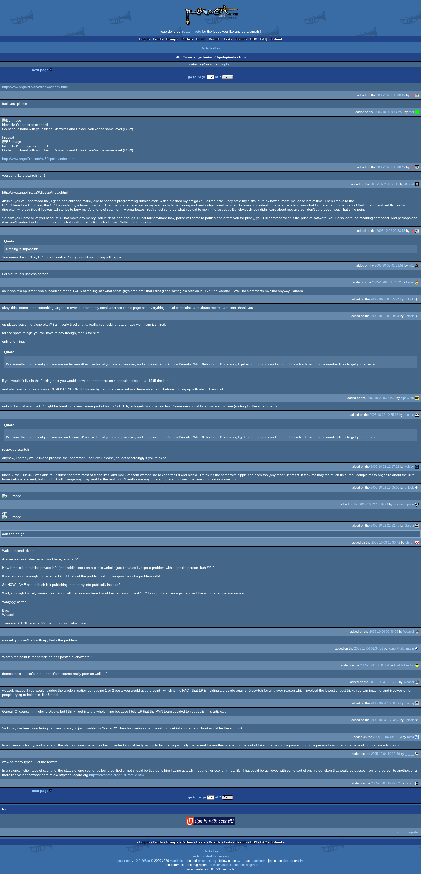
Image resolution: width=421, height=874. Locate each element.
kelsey (409, 466)
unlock (409, 299)
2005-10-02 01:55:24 (385, 299)
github (253, 865)
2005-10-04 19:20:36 (385, 754)
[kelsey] (417, 466)
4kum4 (409, 184)
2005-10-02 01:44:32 (386, 282)
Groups (172, 39)
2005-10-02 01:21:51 (389, 265)
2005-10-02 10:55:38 (384, 415)
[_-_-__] (417, 754)
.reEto (186, 31)
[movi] (417, 737)
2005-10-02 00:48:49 (390, 167)
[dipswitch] (417, 398)
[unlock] (417, 299)
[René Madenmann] (417, 648)
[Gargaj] (417, 525)
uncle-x (409, 415)
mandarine (177, 861)
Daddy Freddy (404, 665)
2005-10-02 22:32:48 (385, 525)
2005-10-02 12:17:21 (385, 466)
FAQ (263, 39)
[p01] (417, 265)
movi (410, 737)
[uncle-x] (417, 415)
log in (399, 832)
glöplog (225, 64)
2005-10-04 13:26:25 (383, 682)
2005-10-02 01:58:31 (385, 316)
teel (411, 112)
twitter (241, 861)
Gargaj (409, 525)
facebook (258, 861)
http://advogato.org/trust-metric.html (116, 775)
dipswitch (407, 398)
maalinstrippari (403, 504)
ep (412, 95)
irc (302, 861)
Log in (144, 39)
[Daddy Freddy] (417, 665)
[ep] (417, 95)
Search (241, 39)
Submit (276, 39)
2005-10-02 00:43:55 (389, 112)
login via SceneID (218, 822)
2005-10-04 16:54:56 (385, 720)
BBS (253, 39)
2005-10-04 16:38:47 (385, 703)
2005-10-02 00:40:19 (390, 95)
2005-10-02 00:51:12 (384, 184)
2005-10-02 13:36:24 (373, 504)
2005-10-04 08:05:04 (374, 665)
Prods (158, 39)
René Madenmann (401, 648)
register (413, 832)
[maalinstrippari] (417, 504)
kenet (410, 282)
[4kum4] (417, 184)
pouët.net (124, 861)
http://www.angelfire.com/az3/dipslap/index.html (38, 159)
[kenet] (417, 282)
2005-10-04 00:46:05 (383, 631)
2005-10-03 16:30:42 (385, 542)
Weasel (408, 631)
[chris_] (417, 542)
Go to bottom (211, 48)
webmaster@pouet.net (229, 865)
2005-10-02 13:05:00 (385, 487)
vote (197, 31)
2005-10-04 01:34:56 (368, 648)
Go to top (210, 851)
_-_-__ (409, 754)
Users (201, 39)
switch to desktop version (210, 856)
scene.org (209, 861)
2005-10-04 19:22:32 (385, 783)
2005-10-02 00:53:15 (390, 231)
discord (288, 861)
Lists (228, 39)
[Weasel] (417, 631)
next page (40, 70)
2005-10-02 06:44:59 (381, 398)
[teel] (417, 112)
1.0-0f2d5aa (141, 861)
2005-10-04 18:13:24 (387, 737)
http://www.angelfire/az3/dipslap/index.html (35, 87)
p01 (411, 265)
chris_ (409, 542)
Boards (215, 39)
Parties (187, 39)
